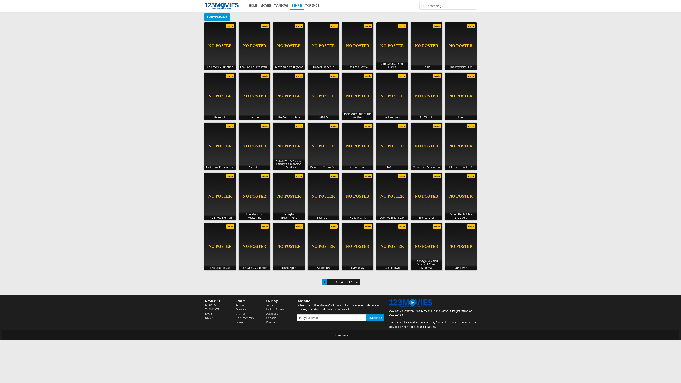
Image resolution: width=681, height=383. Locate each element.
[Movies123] (221, 5)
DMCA (209, 318)
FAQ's (209, 314)
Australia (272, 314)
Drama (240, 314)
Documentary (245, 318)
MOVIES (265, 5)
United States (275, 309)
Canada (271, 318)
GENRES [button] (297, 5)
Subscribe (375, 318)
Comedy (241, 309)
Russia (270, 322)
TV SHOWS (281, 5)
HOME (253, 5)
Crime (239, 322)
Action (240, 305)
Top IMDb (312, 5)
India (269, 305)
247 (349, 282)
